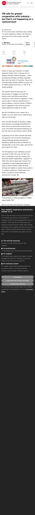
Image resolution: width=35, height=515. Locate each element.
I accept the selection (17, 284)
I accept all (17, 277)
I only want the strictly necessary (17, 281)
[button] (32, 3)
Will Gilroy (7, 43)
